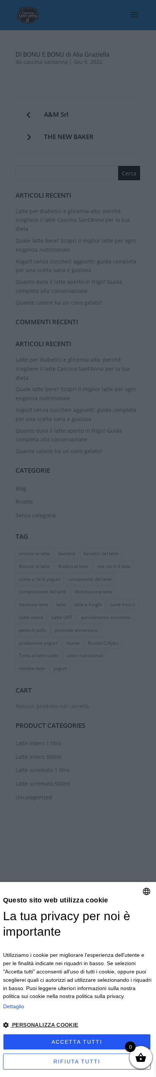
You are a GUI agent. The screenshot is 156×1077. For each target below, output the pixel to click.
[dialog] (78, 979)
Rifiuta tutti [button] (76, 1061)
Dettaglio (13, 1006)
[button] (78, 1025)
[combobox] (146, 891)
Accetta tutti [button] (76, 1042)
